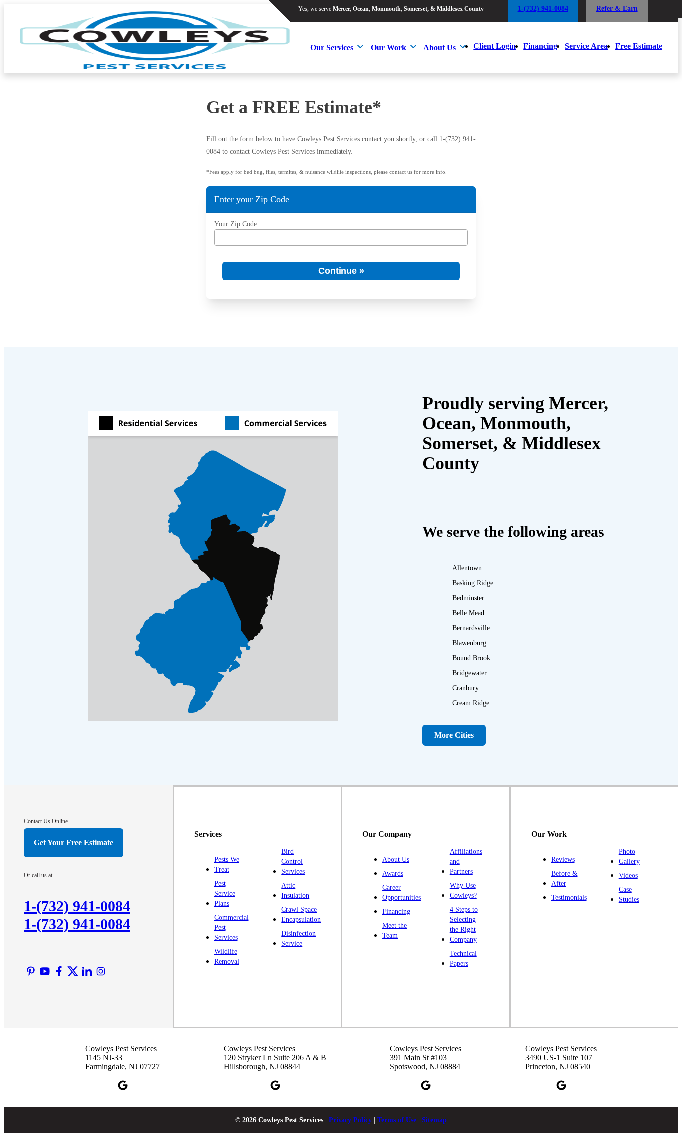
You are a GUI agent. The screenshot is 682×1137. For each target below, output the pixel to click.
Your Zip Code (235, 224)
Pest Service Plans (224, 893)
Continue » (341, 271)
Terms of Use (396, 1120)
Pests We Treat (226, 864)
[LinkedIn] (87, 971)
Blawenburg (469, 643)
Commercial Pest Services (231, 927)
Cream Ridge (470, 703)
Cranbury (465, 688)
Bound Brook (471, 658)
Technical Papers (463, 958)
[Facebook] (59, 971)
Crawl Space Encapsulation (301, 914)
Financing (540, 46)
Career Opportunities (401, 892)
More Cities (454, 735)
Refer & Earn (617, 8)
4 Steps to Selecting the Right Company (464, 924)
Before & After (564, 878)
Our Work (388, 47)
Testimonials (569, 897)
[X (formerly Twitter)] (73, 971)
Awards (392, 873)
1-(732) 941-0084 (77, 924)
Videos (628, 875)
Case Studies (629, 894)
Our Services (331, 47)
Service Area (586, 46)
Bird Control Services (293, 861)
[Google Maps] (123, 1085)
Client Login (494, 46)
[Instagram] (101, 971)
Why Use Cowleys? (463, 890)
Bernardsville (471, 628)
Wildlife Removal (226, 956)
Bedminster (468, 598)
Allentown (467, 568)
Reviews (563, 859)
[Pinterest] (31, 971)
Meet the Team (394, 930)
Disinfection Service (298, 938)
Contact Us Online (46, 821)
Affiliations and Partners (466, 861)
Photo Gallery (629, 856)
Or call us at (38, 875)
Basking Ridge (472, 583)
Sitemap (434, 1120)
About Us (439, 47)
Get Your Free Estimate (73, 842)
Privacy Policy (350, 1120)
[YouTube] (45, 971)
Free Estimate (638, 46)
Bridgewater (469, 673)
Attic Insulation (295, 890)
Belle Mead (468, 613)
